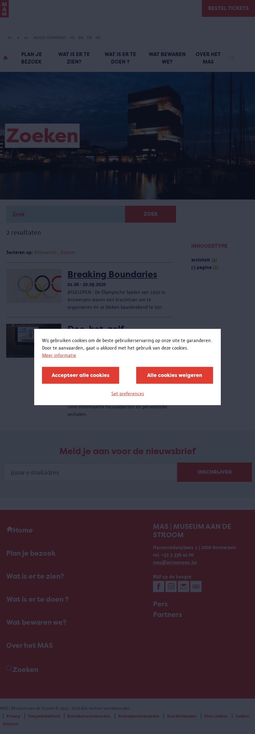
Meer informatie (59, 355)
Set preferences (127, 393)
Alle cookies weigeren (174, 375)
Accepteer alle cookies (80, 375)
